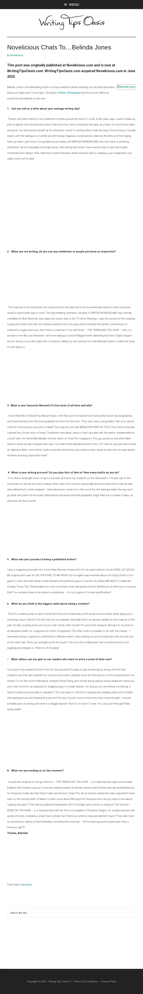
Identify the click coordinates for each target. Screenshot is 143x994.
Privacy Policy (108, 981)
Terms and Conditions (86, 981)
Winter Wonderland (70, 92)
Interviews (26, 884)
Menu (74, 4)
